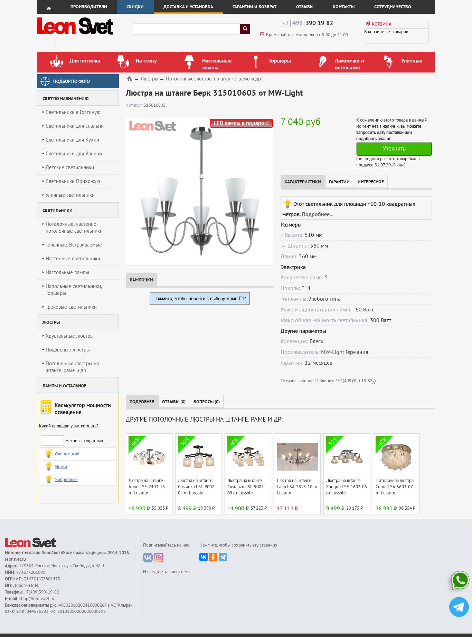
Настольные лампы (67, 272)
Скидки (135, 7)
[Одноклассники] (213, 557)
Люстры (149, 79)
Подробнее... (317, 214)
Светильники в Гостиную (73, 112)
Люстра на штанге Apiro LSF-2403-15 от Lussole (147, 487)
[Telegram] (223, 557)
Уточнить (394, 149)
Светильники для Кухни (72, 140)
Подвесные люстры (68, 350)
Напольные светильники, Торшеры (74, 289)
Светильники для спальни (75, 126)
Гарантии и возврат (254, 7)
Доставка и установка (188, 7)
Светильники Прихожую (73, 181)
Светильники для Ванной (74, 154)
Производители (88, 7)
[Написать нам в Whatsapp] (459, 582)
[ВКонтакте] (203, 557)
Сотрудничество (392, 7)
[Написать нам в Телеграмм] (459, 608)
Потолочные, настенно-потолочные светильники (74, 227)
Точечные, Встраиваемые (74, 245)
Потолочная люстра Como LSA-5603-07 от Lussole (395, 487)
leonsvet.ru (15, 559)
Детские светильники (70, 167)
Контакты (344, 7)
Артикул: (135, 105)
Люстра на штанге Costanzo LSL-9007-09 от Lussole (246, 487)
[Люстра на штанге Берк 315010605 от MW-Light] (199, 191)
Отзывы (304, 7)
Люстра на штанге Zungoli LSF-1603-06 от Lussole (346, 487)
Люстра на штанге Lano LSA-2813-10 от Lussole (297, 487)
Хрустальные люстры (70, 336)
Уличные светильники (70, 195)
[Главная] (130, 78)
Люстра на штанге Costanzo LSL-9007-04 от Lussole (197, 487)
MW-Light (332, 352)
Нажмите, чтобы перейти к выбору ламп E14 (200, 298)
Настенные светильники (73, 258)
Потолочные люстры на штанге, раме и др (72, 367)
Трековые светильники (71, 307)
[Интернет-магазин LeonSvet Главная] (84, 36)
